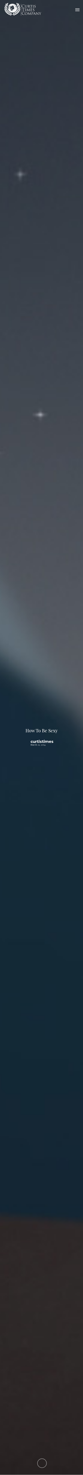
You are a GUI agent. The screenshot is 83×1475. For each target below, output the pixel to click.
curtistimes (41, 741)
